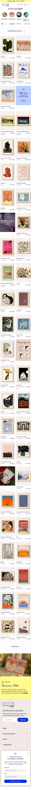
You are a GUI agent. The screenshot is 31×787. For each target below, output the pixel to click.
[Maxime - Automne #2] (7, 374)
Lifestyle (18, 24)
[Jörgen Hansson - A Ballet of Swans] (23, 197)
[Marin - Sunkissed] (23, 551)
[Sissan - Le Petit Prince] (23, 70)
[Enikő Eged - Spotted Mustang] (7, 601)
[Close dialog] (28, 752)
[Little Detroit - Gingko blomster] (23, 172)
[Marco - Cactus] (7, 45)
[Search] (18, 5)
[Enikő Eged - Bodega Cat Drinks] (7, 95)
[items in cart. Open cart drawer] (24, 5)
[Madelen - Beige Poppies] (23, 247)
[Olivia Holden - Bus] (23, 526)
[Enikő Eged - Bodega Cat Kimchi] (7, 526)
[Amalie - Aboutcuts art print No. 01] (23, 501)
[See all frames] (25, 24)
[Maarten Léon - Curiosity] (23, 299)
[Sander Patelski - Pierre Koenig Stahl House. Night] (23, 120)
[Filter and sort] (29, 24)
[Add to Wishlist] (13, 37)
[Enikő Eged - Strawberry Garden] (7, 324)
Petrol (20, 358)
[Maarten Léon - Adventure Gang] (23, 626)
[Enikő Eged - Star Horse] (23, 324)
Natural (20, 350)
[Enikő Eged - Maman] (7, 299)
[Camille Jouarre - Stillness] (23, 45)
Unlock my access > (15, 781)
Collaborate (7, 745)
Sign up (22, 720)
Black (26, 350)
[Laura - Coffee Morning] (7, 349)
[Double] (2, 23)
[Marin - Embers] (23, 576)
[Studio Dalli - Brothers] (7, 197)
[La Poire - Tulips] (23, 272)
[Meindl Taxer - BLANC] (7, 551)
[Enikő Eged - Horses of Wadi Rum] (7, 501)
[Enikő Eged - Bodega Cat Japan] (23, 147)
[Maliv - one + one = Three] (7, 147)
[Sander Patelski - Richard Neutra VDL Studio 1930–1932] (7, 272)
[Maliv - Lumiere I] (7, 172)
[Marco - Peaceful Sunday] (7, 576)
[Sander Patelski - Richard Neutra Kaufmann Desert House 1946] (7, 120)
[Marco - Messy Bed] (7, 425)
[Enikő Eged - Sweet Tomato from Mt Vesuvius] (23, 400)
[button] (29, 5)
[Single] (5, 23)
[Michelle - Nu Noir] (7, 400)
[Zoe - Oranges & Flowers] (7, 70)
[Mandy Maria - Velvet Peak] (23, 476)
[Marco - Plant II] (23, 451)
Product (12, 24)
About (5, 739)
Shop (4, 728)
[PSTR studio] (5, 4)
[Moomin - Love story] (23, 374)
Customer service (9, 734)
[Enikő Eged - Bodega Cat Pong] (23, 222)
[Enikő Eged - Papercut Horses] (7, 626)
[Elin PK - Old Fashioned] (23, 601)
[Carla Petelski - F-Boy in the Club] (7, 247)
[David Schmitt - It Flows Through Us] (23, 425)
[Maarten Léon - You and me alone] (7, 451)
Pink (26, 358)
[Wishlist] (22, 5)
